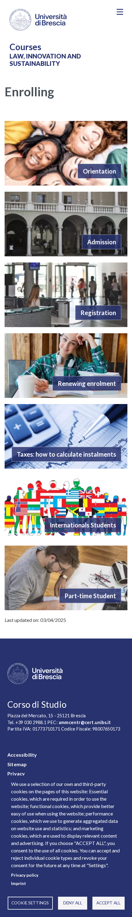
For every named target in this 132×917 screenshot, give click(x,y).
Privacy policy (24, 875)
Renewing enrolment (87, 383)
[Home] (57, 19)
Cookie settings (30, 902)
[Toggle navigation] (119, 12)
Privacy (16, 773)
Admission (101, 242)
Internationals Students (83, 525)
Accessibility (22, 755)
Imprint (18, 883)
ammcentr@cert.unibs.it (85, 722)
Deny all (72, 902)
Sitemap (17, 764)
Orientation (99, 171)
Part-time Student (90, 595)
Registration (98, 312)
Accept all (108, 902)
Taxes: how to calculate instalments (66, 454)
